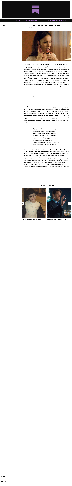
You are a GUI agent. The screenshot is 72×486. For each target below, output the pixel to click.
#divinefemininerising (38, 137)
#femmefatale (37, 133)
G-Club (3, 476)
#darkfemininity (37, 131)
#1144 (39, 144)
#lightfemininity (52, 133)
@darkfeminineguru (38, 128)
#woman (35, 140)
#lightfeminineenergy (38, 135)
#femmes (46, 135)
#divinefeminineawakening (40, 138)
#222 (36, 144)
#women (40, 140)
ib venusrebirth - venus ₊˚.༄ (48, 144)
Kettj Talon (3, 482)
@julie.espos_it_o (37, 96)
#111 (34, 144)
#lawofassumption (48, 140)
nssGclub (26, 180)
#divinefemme (53, 135)
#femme (53, 131)
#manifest (54, 142)
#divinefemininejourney (53, 138)
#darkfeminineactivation (51, 129)
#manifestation (47, 142)
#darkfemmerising (46, 131)
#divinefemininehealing (50, 137)
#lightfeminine (44, 133)
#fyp (58, 142)
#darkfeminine (47, 128)
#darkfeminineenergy (38, 129)
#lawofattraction (37, 142)
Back (4, 25)
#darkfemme (54, 128)
